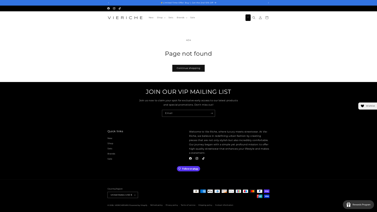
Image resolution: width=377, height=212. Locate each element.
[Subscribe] (211, 113)
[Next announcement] (268, 3)
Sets (110, 148)
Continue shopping (188, 68)
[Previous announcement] (108, 3)
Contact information (224, 205)
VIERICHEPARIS (122, 205)
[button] (161, 17)
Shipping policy (205, 205)
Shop (110, 143)
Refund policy (156, 205)
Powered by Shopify (138, 205)
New (110, 138)
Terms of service (188, 205)
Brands (111, 153)
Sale (110, 159)
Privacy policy (172, 205)
